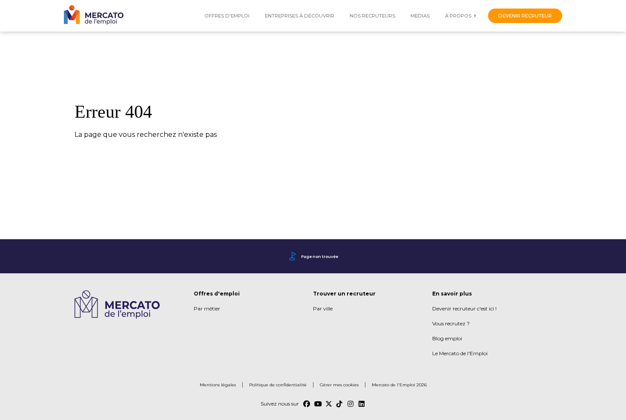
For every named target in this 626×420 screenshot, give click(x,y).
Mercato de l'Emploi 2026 (399, 385)
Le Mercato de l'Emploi (460, 353)
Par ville (323, 308)
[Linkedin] (362, 403)
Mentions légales (218, 385)
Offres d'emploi (227, 16)
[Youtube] (317, 403)
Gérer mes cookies (339, 385)
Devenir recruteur (525, 16)
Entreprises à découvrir (299, 16)
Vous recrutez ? (451, 323)
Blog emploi (447, 338)
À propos (458, 16)
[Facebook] (306, 403)
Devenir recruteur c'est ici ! (464, 308)
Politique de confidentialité (278, 385)
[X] (328, 403)
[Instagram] (350, 403)
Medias (420, 16)
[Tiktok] (339, 403)
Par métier (207, 308)
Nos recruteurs (372, 16)
